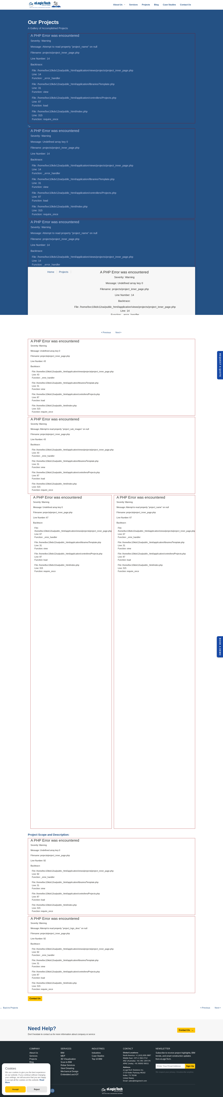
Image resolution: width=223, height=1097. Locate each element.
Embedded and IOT (70, 1074)
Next (118, 332)
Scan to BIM (66, 1062)
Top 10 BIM (97, 1059)
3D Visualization (68, 1059)
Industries (96, 1053)
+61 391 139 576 (143, 1061)
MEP (63, 1056)
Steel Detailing (67, 1068)
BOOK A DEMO (220, 647)
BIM (62, 1053)
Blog (156, 5)
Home (50, 272)
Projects (146, 5)
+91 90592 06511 (141, 1063)
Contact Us (185, 5)
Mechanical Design (69, 1071)
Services (133, 5)
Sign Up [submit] (190, 1066)
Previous (106, 332)
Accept (15, 1089)
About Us (33, 1053)
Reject (37, 1089)
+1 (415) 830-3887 (143, 1055)
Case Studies (169, 5)
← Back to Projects (9, 1008)
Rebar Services (68, 1065)
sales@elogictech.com (138, 1081)
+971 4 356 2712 (141, 1058)
